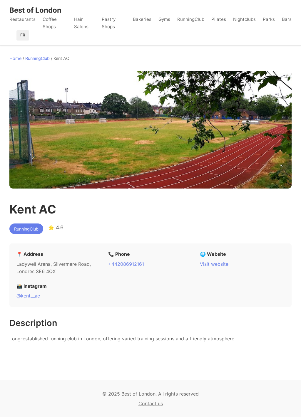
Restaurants (22, 19)
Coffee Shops (50, 22)
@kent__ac (28, 296)
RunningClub (190, 19)
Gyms (164, 19)
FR (22, 35)
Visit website (214, 264)
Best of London (35, 10)
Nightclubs (244, 19)
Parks (269, 19)
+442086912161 (126, 264)
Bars (287, 19)
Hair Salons (81, 22)
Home (15, 58)
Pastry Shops (109, 22)
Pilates (218, 19)
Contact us (150, 403)
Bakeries (142, 19)
